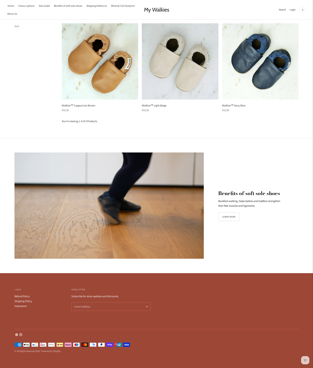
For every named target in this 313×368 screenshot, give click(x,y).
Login (293, 9)
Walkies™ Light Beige (154, 105)
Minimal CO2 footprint (123, 5)
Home (11, 5)
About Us (12, 13)
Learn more (229, 216)
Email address (82, 302)
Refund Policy (22, 296)
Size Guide (44, 5)
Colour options (26, 5)
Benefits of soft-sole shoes (68, 5)
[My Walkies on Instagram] (20, 335)
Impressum (20, 306)
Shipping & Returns (96, 5)
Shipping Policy (23, 301)
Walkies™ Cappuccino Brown (78, 105)
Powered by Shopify (50, 351)
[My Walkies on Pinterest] (16, 335)
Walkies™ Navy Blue (233, 105)
